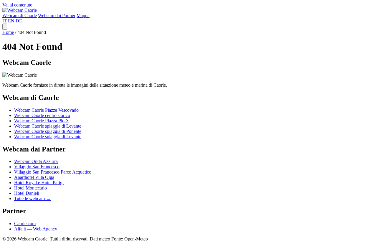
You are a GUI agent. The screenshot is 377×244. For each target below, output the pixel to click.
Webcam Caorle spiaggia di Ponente (47, 131)
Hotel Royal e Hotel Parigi (39, 182)
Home (8, 32)
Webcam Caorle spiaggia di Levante (47, 125)
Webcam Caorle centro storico (42, 115)
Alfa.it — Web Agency (35, 228)
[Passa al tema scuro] (4, 27)
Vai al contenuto (17, 4)
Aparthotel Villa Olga (34, 177)
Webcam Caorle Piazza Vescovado (46, 110)
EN (11, 20)
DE (19, 20)
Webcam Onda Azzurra (36, 161)
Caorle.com (25, 223)
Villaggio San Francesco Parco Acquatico (52, 171)
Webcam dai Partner (56, 15)
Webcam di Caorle (19, 15)
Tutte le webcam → (32, 198)
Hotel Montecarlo (30, 187)
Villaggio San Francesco (36, 166)
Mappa (83, 15)
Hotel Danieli (26, 193)
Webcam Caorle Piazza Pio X (41, 120)
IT (4, 20)
